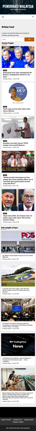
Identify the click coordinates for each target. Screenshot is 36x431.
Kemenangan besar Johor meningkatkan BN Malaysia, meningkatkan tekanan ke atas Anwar (17, 74)
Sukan (4, 284)
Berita (4, 354)
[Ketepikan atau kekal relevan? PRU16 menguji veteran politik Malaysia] (18, 127)
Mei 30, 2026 (16, 147)
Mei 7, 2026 (16, 185)
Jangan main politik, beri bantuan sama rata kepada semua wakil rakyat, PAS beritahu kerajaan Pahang (17, 217)
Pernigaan (5, 251)
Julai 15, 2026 (16, 79)
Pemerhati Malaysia (18, 6)
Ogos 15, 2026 (16, 259)
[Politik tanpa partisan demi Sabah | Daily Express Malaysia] (18, 93)
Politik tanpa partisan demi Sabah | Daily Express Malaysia (16, 110)
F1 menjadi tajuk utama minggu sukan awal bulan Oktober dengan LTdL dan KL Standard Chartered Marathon (15, 290)
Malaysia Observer (8, 79)
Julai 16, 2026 (16, 363)
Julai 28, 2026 (16, 293)
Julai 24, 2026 (16, 328)
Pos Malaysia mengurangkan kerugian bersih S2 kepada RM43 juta (17, 256)
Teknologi (5, 388)
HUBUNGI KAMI (28, 420)
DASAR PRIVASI (6, 420)
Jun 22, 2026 (16, 113)
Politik (5, 70)
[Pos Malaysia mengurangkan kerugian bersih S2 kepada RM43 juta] (18, 242)
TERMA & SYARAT (18, 422)
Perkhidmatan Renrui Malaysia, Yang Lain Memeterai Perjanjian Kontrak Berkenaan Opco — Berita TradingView (16, 359)
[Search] (33, 16)
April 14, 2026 (16, 222)
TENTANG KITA (17, 420)
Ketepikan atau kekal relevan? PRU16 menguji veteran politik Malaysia (15, 144)
